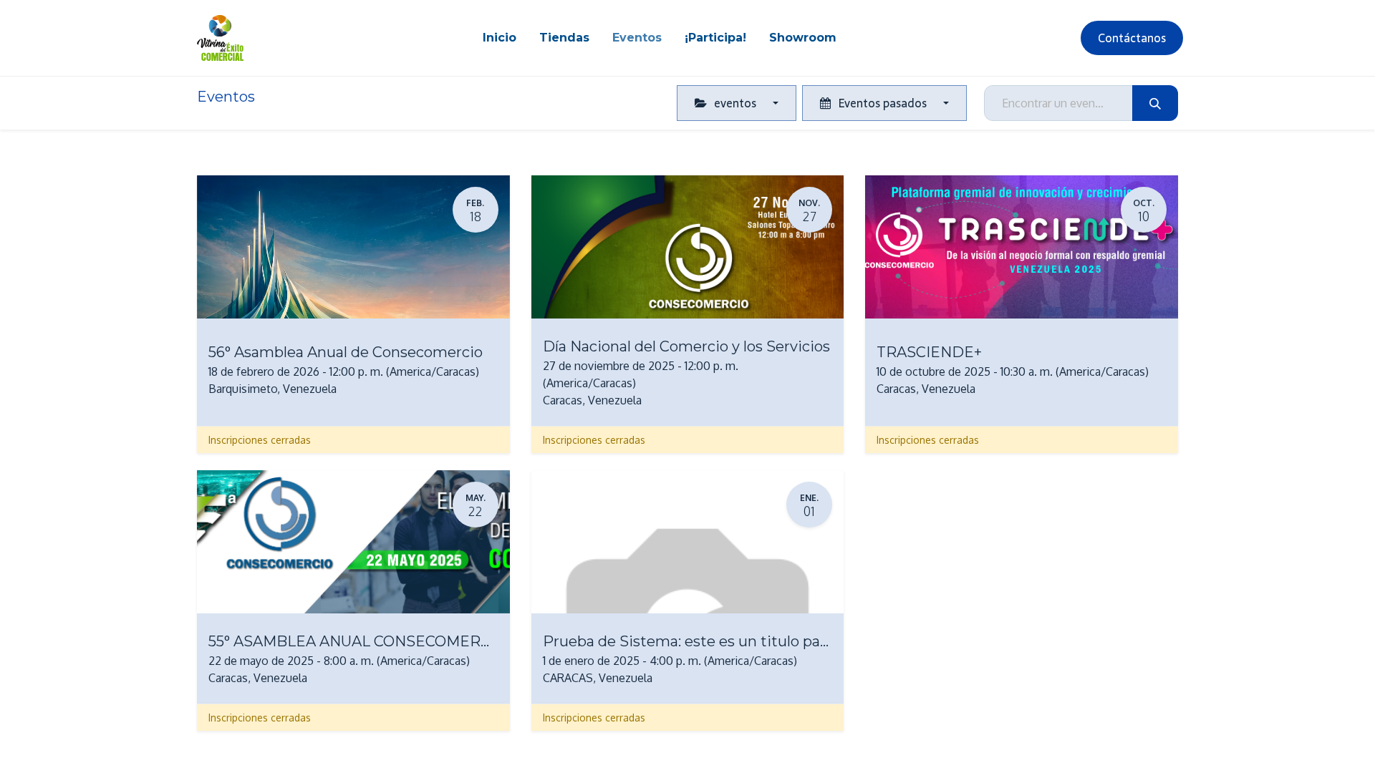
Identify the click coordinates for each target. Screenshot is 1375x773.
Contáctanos (1132, 38)
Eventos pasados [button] (883, 103)
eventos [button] (735, 103)
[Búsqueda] (1155, 103)
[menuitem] (499, 38)
